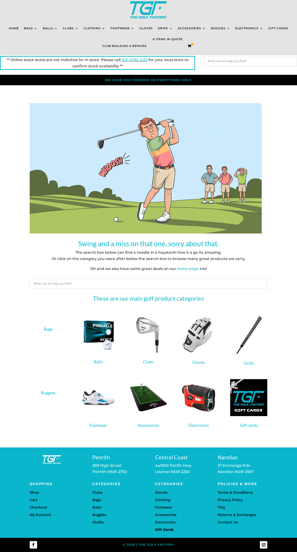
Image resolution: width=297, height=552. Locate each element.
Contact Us (228, 522)
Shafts (98, 522)
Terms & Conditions (235, 492)
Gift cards (249, 425)
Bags (28, 28)
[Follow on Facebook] (33, 545)
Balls (48, 28)
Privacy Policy (230, 500)
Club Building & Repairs (124, 46)
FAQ (221, 507)
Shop (34, 492)
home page (188, 268)
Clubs (68, 28)
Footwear (120, 28)
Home (14, 28)
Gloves (146, 28)
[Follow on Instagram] (263, 545)
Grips (163, 28)
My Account (40, 515)
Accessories (189, 28)
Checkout (38, 507)
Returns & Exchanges (237, 515)
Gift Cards (278, 28)
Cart (34, 500)
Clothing (92, 28)
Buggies (218, 28)
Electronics (246, 28)
